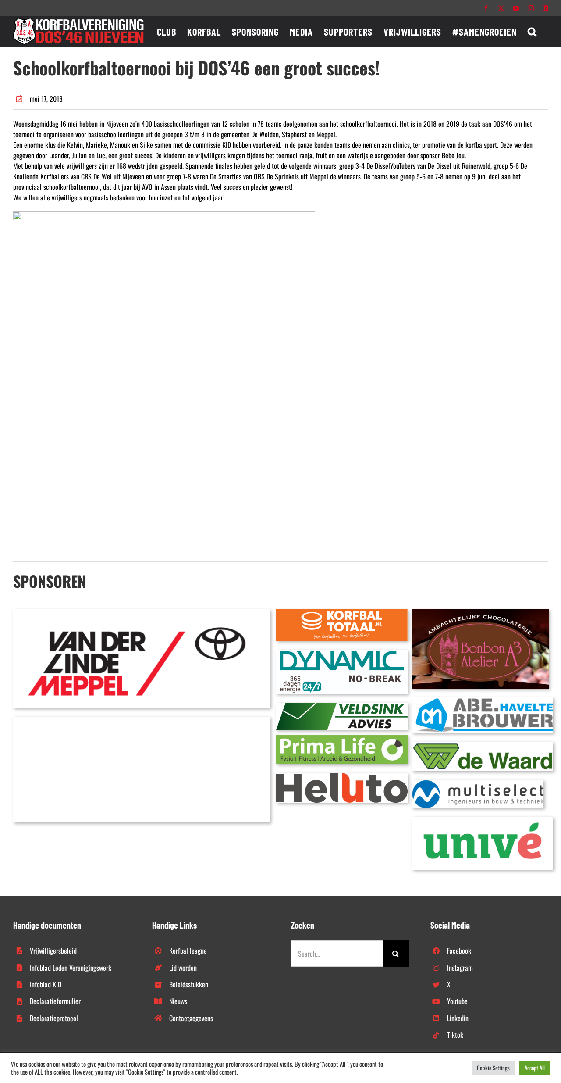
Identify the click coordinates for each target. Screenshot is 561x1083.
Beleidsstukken (188, 984)
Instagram (460, 967)
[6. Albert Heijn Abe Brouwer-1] (482, 701)
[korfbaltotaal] (342, 613)
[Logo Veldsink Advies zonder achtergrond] (342, 706)
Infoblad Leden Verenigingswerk (70, 967)
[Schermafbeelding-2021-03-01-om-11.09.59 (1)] (482, 745)
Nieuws (178, 1001)
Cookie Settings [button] (493, 1067)
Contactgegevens (191, 1018)
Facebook (459, 950)
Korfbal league (188, 950)
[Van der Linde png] (141, 613)
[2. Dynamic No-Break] (342, 653)
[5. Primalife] (342, 738)
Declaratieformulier (55, 1001)
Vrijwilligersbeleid (53, 950)
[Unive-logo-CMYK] (482, 820)
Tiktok (455, 1034)
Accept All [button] (535, 1067)
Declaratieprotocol (54, 1018)
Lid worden (183, 967)
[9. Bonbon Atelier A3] (480, 613)
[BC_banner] (141, 720)
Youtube (457, 1001)
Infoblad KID (45, 984)
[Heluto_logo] (342, 776)
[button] (532, 31)
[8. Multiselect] (477, 783)
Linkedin (458, 1018)
